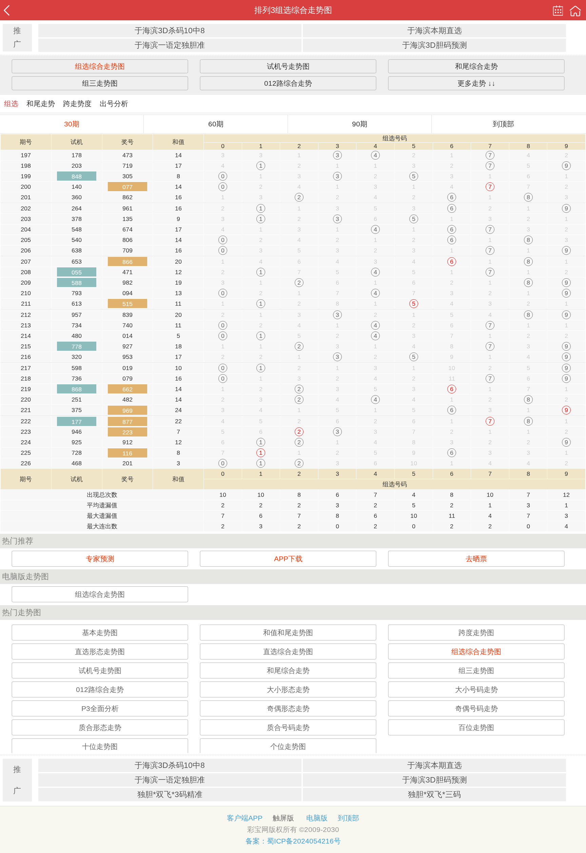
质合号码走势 (288, 727)
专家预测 (100, 559)
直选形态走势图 (100, 651)
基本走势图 (100, 632)
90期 (359, 124)
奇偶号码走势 (476, 708)
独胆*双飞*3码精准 (169, 794)
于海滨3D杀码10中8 (170, 30)
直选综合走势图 (288, 651)
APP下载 (288, 559)
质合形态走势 (100, 727)
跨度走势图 (476, 632)
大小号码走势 (476, 689)
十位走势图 (100, 746)
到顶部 (503, 124)
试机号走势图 (288, 66)
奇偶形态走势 (288, 708)
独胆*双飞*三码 (434, 794)
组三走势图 (100, 83)
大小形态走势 (288, 689)
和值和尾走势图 (288, 632)
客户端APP (244, 818)
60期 (215, 124)
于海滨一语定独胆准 (170, 45)
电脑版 (317, 818)
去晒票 (476, 559)
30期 (71, 124)
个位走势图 (288, 746)
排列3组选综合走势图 (293, 10)
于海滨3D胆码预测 (434, 45)
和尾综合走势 (476, 66)
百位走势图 (476, 727)
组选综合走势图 (100, 66)
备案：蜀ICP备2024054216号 (293, 841)
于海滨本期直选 (434, 30)
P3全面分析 (100, 708)
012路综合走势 (288, 83)
